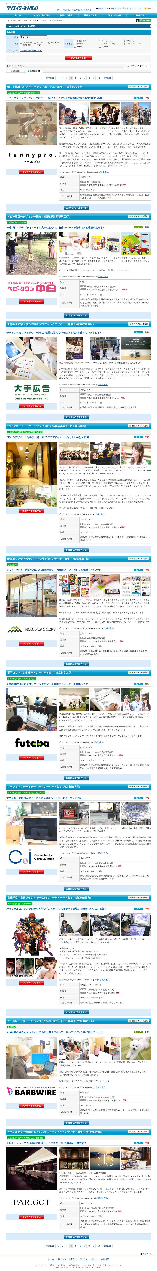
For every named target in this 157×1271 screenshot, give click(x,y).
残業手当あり (56, 42)
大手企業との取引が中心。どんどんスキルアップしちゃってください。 (45, 798)
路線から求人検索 (66, 15)
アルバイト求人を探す (42, 15)
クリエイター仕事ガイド (139, 15)
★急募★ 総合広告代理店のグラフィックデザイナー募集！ (41, 324)
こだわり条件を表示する (31, 50)
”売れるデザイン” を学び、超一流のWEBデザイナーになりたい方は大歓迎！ (48, 437)
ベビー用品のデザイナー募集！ (25, 216)
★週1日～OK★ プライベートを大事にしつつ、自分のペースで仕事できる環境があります (55, 227)
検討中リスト (103, 8)
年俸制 (39, 45)
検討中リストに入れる (139, 87)
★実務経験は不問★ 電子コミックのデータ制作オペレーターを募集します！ (48, 684)
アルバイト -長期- (108, 44)
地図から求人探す (90, 15)
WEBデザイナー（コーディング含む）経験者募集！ (37, 426)
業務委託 (80, 46)
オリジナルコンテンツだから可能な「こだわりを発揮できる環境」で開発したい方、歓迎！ (56, 908)
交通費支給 (27, 45)
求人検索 (33, 20)
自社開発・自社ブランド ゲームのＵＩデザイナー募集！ (40, 897)
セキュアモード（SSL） (134, 8)
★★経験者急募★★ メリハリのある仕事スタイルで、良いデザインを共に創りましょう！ (55, 1032)
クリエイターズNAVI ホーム (17, 20)
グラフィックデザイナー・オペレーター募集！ (34, 786)
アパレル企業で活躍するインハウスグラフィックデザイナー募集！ (46, 1131)
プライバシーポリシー (89, 1259)
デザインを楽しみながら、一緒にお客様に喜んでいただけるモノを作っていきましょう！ (55, 332)
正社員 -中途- (107, 41)
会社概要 (105, 1259)
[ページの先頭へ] (146, 1254)
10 (99, 78)
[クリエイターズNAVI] (22, 9)
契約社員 (130, 41)
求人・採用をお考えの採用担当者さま (74, 10)
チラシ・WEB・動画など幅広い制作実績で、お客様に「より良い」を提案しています (53, 570)
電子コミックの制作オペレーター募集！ (30, 672)
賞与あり (40, 42)
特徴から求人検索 (115, 15)
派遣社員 (80, 44)
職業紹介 (105, 46)
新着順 (15, 71)
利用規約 (73, 1259)
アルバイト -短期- (134, 44)
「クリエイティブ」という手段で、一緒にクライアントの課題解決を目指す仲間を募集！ (55, 98)
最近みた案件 (116, 8)
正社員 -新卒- (82, 41)
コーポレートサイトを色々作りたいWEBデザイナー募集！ (41, 1021)
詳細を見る (104, 172)
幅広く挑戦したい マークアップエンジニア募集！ (36, 86)
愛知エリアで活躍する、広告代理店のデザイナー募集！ (39, 558)
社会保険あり (28, 42)
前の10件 (50, 78)
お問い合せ (61, 1259)
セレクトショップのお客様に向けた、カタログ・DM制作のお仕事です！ (46, 1143)
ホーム (18, 15)
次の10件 (107, 78)
